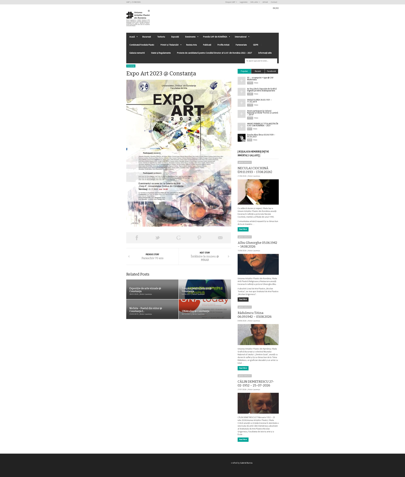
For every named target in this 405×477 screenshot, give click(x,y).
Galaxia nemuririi (137, 53)
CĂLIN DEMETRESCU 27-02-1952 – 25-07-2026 (256, 383)
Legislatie (243, 2)
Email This (220, 237)
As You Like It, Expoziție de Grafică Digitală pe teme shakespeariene (262, 90)
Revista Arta (191, 45)
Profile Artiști (223, 45)
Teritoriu (161, 37)
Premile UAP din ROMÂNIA (213, 37)
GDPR (255, 45)
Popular (244, 71)
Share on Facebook (136, 237)
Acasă (130, 37)
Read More (243, 229)
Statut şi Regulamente (161, 53)
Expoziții (175, 37)
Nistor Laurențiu (254, 176)
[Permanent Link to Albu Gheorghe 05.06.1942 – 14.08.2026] (258, 264)
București (146, 37)
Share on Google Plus (178, 237)
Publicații (207, 45)
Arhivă (265, 2)
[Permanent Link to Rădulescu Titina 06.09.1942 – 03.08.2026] (258, 334)
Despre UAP (229, 2)
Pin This (199, 237)
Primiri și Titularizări (168, 46)
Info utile (253, 2)
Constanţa (130, 66)
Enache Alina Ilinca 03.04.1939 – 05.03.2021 (261, 136)
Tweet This (157, 237)
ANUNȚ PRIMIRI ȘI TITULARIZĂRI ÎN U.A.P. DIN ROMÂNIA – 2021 (262, 125)
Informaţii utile (265, 53)
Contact (274, 2)
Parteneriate (241, 45)
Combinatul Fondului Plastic (141, 45)
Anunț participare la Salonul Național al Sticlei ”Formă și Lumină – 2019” (262, 113)
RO (277, 8)
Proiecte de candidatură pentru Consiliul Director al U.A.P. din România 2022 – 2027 (214, 53)
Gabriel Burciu (246, 463)
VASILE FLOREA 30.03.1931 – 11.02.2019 (259, 101)
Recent (258, 71)
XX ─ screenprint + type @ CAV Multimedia (260, 79)
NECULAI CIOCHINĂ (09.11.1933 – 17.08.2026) (255, 170)
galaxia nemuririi (245, 162)
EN (274, 8)
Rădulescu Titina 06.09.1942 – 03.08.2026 (255, 315)
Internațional (239, 37)
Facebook (271, 71)
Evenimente (189, 37)
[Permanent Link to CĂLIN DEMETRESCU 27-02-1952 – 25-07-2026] (258, 403)
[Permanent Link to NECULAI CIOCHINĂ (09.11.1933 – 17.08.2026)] (258, 192)
